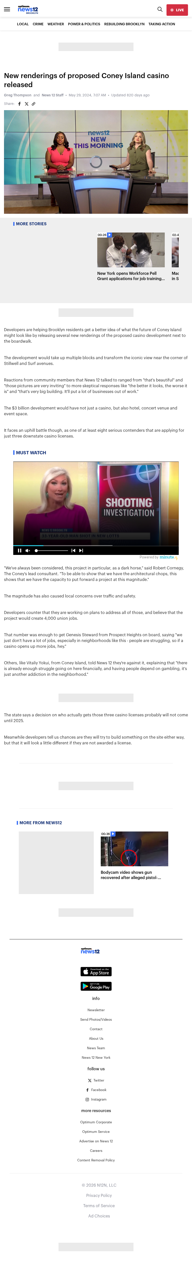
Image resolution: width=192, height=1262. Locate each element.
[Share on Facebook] (20, 104)
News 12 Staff (53, 95)
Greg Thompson (18, 95)
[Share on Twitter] (26, 104)
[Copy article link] (34, 104)
